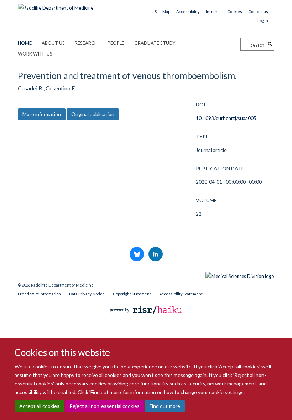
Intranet (213, 11)
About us (53, 43)
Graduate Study (154, 43)
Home (25, 43)
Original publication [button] (92, 114)
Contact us (258, 11)
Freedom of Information (39, 294)
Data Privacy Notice (87, 294)
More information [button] (41, 114)
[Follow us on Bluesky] (137, 254)
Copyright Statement (132, 294)
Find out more (165, 406)
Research (86, 43)
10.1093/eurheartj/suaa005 (226, 118)
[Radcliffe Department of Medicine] (55, 5)
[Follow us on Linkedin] (155, 254)
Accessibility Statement (181, 294)
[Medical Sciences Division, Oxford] (146, 274)
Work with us (35, 54)
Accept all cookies (39, 406)
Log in (262, 20)
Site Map (162, 11)
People (116, 43)
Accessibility (188, 11)
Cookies (234, 11)
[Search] (270, 44)
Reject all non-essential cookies (104, 406)
